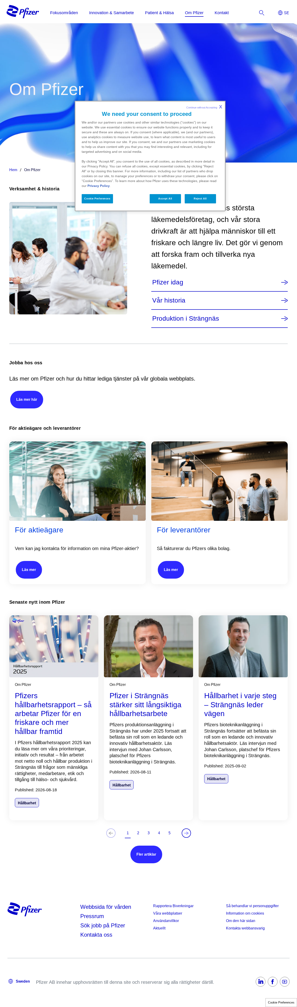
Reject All (200, 198)
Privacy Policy (98, 186)
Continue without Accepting (204, 106)
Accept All (165, 198)
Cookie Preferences (281, 1002)
